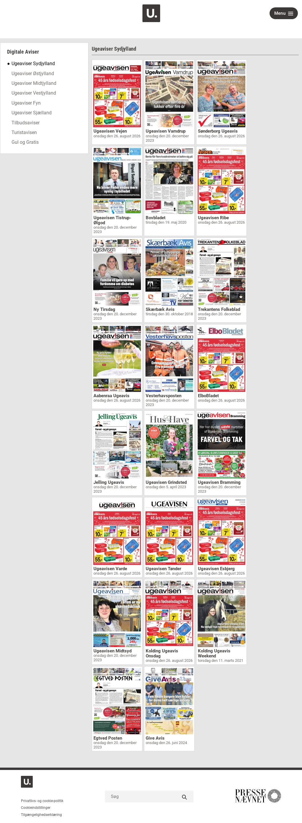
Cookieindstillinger (35, 808)
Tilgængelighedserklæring (41, 815)
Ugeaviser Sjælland (32, 113)
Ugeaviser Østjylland (33, 73)
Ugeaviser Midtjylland (34, 83)
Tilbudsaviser (26, 123)
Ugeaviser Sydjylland (33, 63)
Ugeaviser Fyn (26, 103)
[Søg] (184, 796)
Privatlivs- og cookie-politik (42, 801)
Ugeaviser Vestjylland (34, 93)
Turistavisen (24, 132)
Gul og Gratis (25, 142)
